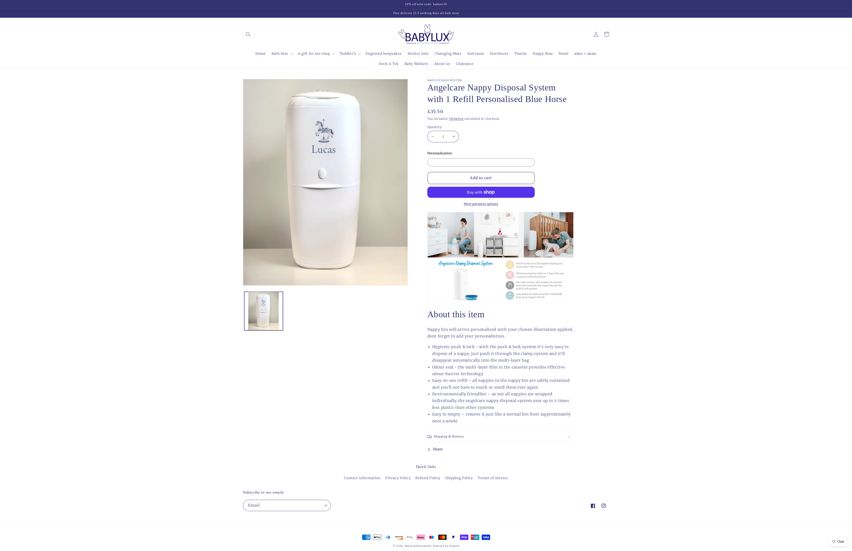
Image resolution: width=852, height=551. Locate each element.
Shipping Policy (459, 478)
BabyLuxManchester (419, 545)
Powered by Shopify (446, 545)
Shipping (456, 119)
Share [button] (438, 449)
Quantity (434, 127)
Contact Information (362, 478)
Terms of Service (493, 478)
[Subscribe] (325, 505)
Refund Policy (427, 478)
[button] (248, 34)
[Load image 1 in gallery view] (263, 311)
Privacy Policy (398, 478)
